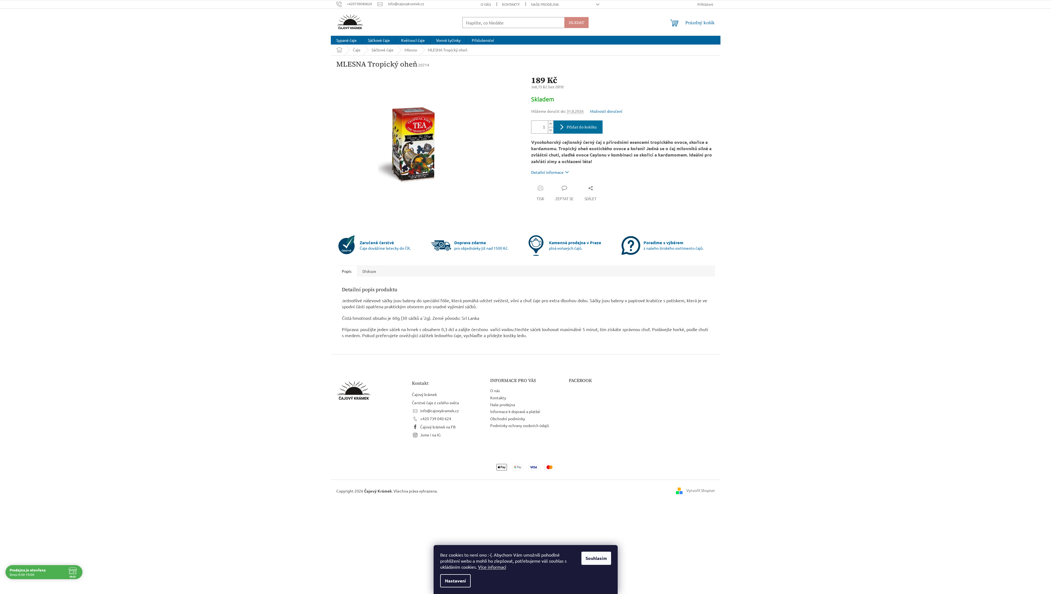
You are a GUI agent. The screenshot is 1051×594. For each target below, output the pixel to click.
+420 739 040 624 (435, 418)
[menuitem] (346, 40)
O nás (486, 4)
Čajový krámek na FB (438, 426)
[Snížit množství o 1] (550, 130)
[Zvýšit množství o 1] (550, 124)
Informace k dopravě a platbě (515, 411)
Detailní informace (547, 172)
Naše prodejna (545, 4)
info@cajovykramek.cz (439, 410)
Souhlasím (596, 558)
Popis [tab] (346, 271)
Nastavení (455, 581)
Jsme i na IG (430, 434)
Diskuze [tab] (369, 271)
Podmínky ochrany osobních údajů (519, 425)
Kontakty (511, 4)
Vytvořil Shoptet (700, 490)
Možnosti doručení (606, 111)
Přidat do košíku (582, 127)
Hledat (576, 22)
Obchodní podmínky (507, 418)
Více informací (492, 567)
